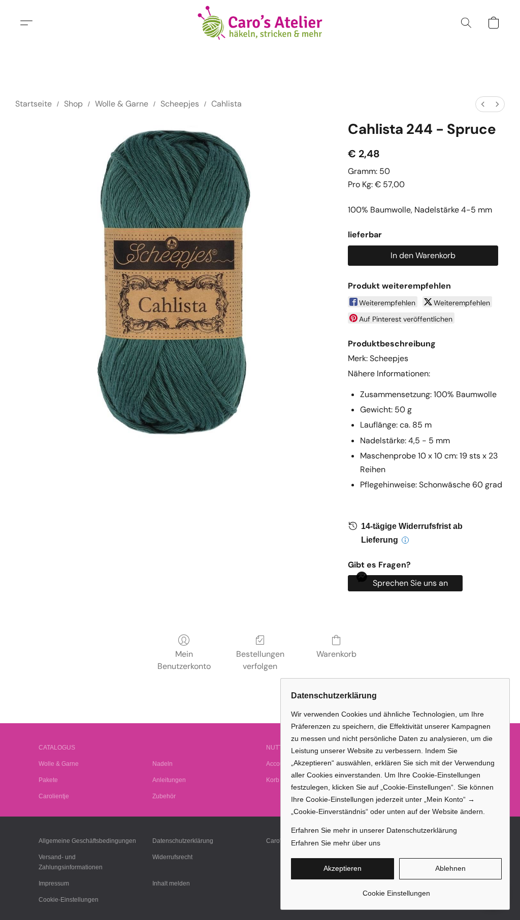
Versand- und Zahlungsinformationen (71, 862)
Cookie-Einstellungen (69, 899)
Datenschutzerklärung (182, 840)
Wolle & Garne (121, 103)
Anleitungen (169, 780)
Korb (272, 780)
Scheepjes (179, 103)
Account (277, 763)
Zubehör (164, 796)
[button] (260, 23)
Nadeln (162, 763)
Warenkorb (336, 654)
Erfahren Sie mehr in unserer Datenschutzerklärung (374, 830)
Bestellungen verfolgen (260, 660)
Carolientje (54, 796)
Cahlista (226, 103)
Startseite (33, 103)
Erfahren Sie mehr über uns (335, 843)
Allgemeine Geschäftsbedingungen (87, 840)
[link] (396, 889)
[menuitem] (483, 104)
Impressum (54, 883)
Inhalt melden (171, 883)
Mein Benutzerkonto (184, 660)
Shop (73, 103)
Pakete (48, 780)
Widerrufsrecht (172, 857)
